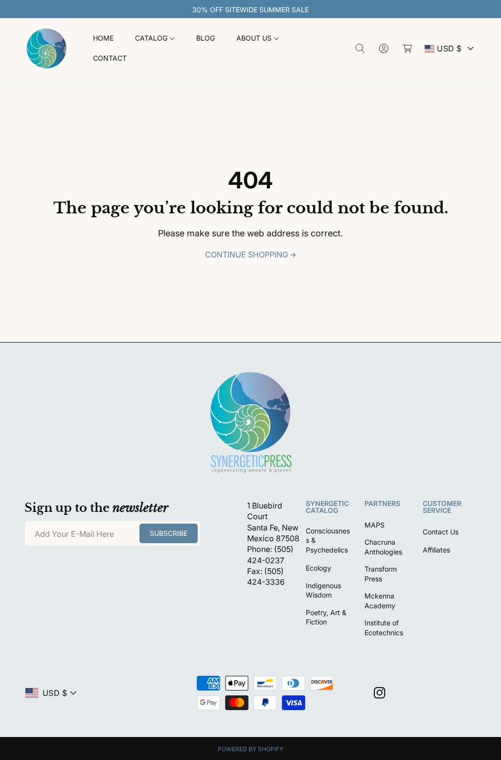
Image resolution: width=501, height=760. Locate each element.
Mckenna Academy (379, 601)
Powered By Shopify (250, 749)
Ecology (318, 568)
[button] (154, 38)
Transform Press (380, 574)
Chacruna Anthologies (383, 547)
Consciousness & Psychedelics (328, 540)
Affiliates (436, 550)
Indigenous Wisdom (323, 590)
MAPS (374, 525)
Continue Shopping (246, 254)
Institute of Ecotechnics (383, 628)
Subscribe (168, 533)
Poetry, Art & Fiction (326, 617)
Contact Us (440, 532)
